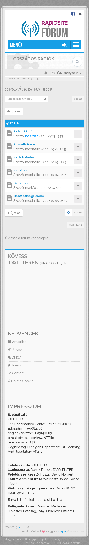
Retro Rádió (23, 131)
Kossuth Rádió (24, 144)
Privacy (17, 349)
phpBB (22, 527)
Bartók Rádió (23, 157)
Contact (17, 373)
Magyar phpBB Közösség (44, 539)
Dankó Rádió (23, 183)
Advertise (18, 342)
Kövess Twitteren (37, 259)
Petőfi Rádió (23, 170)
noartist (31, 136)
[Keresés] (44, 99)
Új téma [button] (15, 111)
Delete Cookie (21, 381)
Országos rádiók (29, 89)
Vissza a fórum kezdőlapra (27, 238)
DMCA (16, 357)
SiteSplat (62, 531)
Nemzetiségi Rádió (28, 196)
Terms (16, 365)
